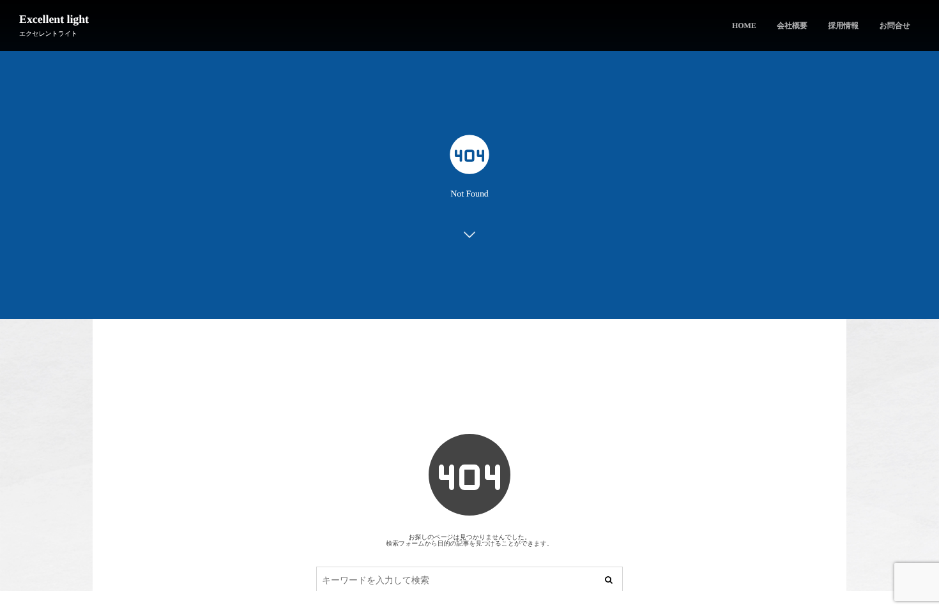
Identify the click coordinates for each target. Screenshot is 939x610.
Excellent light (54, 19)
